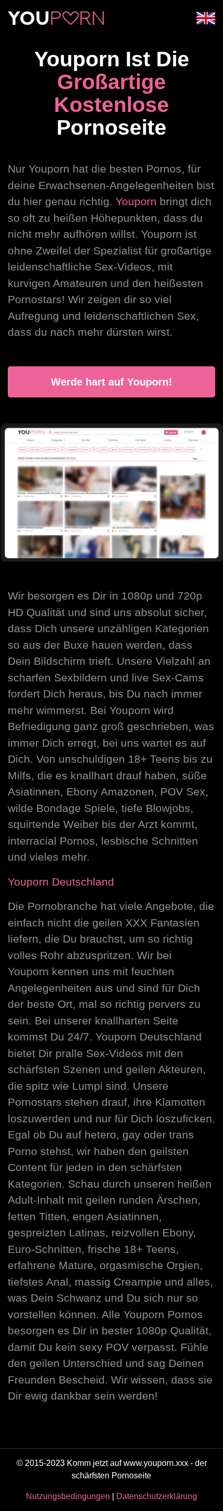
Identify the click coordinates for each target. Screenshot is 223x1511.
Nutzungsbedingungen (68, 1496)
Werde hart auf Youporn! (111, 382)
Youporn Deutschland (61, 882)
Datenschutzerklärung (156, 1496)
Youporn (136, 201)
